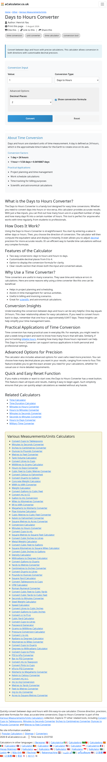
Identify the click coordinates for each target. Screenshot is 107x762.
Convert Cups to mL (22, 531)
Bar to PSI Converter (22, 658)
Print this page (15, 26)
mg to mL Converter (22, 692)
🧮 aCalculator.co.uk (15, 4)
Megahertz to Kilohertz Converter (29, 508)
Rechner (31, 752)
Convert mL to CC (21, 494)
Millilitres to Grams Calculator (27, 464)
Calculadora (75, 742)
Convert (30, 118)
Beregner (40, 742)
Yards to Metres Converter (26, 564)
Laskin (3, 752)
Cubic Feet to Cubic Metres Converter (31, 471)
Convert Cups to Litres (23, 621)
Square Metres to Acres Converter (30, 521)
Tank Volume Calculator (24, 457)
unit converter (33, 35)
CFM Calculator (20, 585)
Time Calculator (17, 400)
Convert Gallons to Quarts (25, 561)
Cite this (11, 30)
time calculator (52, 35)
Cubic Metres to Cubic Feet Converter (31, 514)
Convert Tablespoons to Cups (27, 581)
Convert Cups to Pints (23, 651)
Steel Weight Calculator (24, 601)
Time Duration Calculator (22, 403)
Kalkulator (27, 749)
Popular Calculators (12, 733)
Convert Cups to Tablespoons (27, 441)
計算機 (99, 752)
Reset (77, 118)
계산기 (31, 755)
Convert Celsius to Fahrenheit (27, 474)
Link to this (29, 30)
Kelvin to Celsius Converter (26, 675)
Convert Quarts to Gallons (25, 477)
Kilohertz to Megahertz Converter (29, 671)
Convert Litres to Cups (23, 461)
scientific (24, 299)
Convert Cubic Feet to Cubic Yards (29, 591)
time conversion (14, 35)
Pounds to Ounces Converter (27, 574)
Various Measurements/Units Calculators (21, 717)
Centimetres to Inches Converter (29, 568)
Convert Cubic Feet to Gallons (27, 544)
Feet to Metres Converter (25, 688)
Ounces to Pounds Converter (27, 451)
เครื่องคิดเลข (84, 752)
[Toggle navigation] (102, 4)
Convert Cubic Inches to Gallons (28, 551)
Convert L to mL (20, 635)
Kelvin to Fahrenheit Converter (28, 518)
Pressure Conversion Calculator (28, 631)
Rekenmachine (49, 752)
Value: (11, 74)
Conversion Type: (64, 74)
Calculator (10, 745)
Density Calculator (21, 554)
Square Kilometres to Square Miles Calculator (36, 548)
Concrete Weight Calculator (26, 481)
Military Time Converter (21, 423)
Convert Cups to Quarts (24, 645)
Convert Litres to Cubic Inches (27, 608)
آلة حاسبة (67, 752)
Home (7, 12)
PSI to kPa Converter (23, 655)
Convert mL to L (20, 678)
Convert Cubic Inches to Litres (27, 538)
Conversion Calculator (23, 524)
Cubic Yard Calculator (23, 618)
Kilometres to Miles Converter (27, 641)
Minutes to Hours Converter (24, 406)
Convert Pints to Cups (23, 665)
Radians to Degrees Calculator (28, 638)
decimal (95, 237)
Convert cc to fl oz (21, 615)
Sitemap (29, 733)
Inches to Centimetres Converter (29, 447)
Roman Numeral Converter (26, 588)
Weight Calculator (21, 488)
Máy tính (17, 752)
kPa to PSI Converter (23, 668)
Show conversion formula (72, 99)
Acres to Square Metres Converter (30, 695)
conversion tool (71, 35)
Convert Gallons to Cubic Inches (28, 611)
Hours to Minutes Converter (24, 410)
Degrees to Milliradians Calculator (30, 648)
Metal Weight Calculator (24, 541)
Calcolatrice (57, 742)
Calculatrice (93, 745)
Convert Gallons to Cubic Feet (27, 491)
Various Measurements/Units (32, 12)
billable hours (29, 339)
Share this (46, 30)
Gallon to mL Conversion (25, 498)
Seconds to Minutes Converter (25, 416)
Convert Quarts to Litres (24, 571)
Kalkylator (94, 749)
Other (15, 12)
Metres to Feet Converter (25, 454)
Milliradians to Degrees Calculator (30, 558)
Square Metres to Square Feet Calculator (33, 534)
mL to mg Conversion (23, 682)
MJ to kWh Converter (23, 504)
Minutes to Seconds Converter (25, 413)
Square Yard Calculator (24, 578)
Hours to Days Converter (22, 420)
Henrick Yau (22, 22)
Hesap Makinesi (8, 749)
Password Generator (23, 625)
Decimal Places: (18, 96)
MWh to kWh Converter (24, 484)
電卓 (20, 755)
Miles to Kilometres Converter (27, 501)
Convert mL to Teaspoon (25, 661)
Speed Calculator (21, 605)
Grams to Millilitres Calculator (27, 628)
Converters (42, 733)
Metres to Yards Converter (26, 685)
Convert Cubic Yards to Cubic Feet (29, 595)
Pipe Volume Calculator (24, 511)
